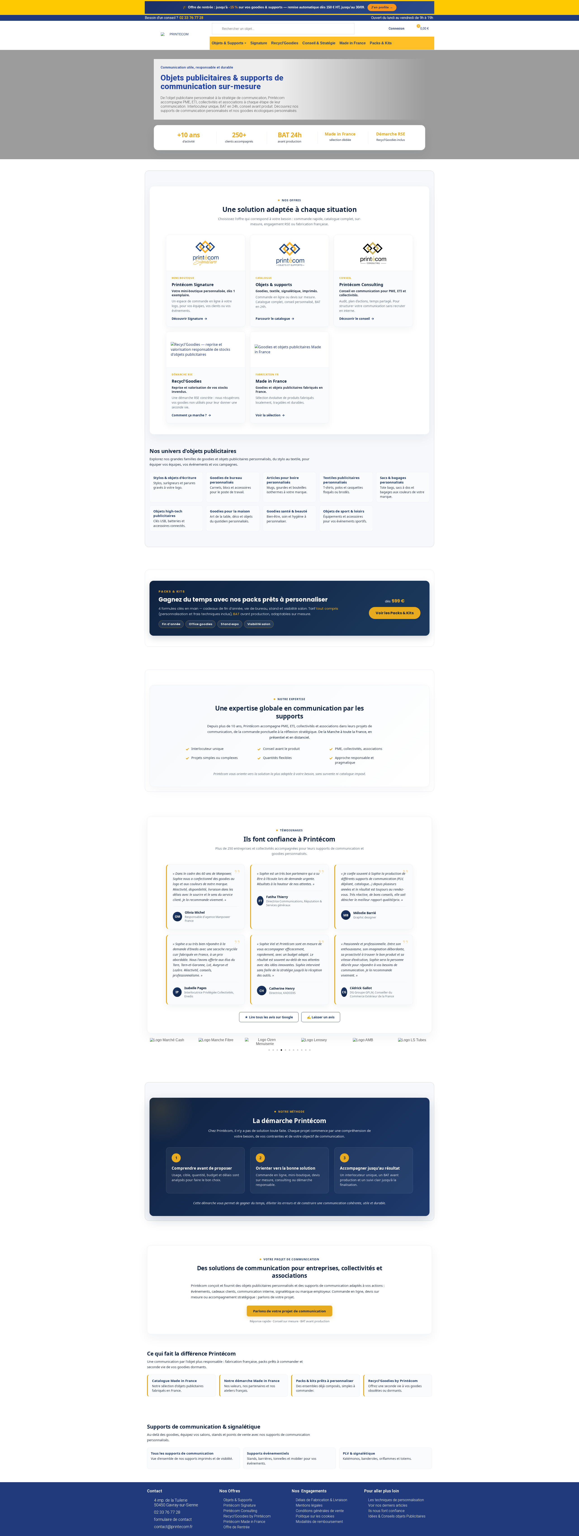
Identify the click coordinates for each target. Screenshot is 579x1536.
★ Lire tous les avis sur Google (269, 1017)
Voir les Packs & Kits (395, 613)
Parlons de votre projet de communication (289, 1311)
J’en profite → (382, 7)
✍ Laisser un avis (321, 1017)
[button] (269, 1050)
